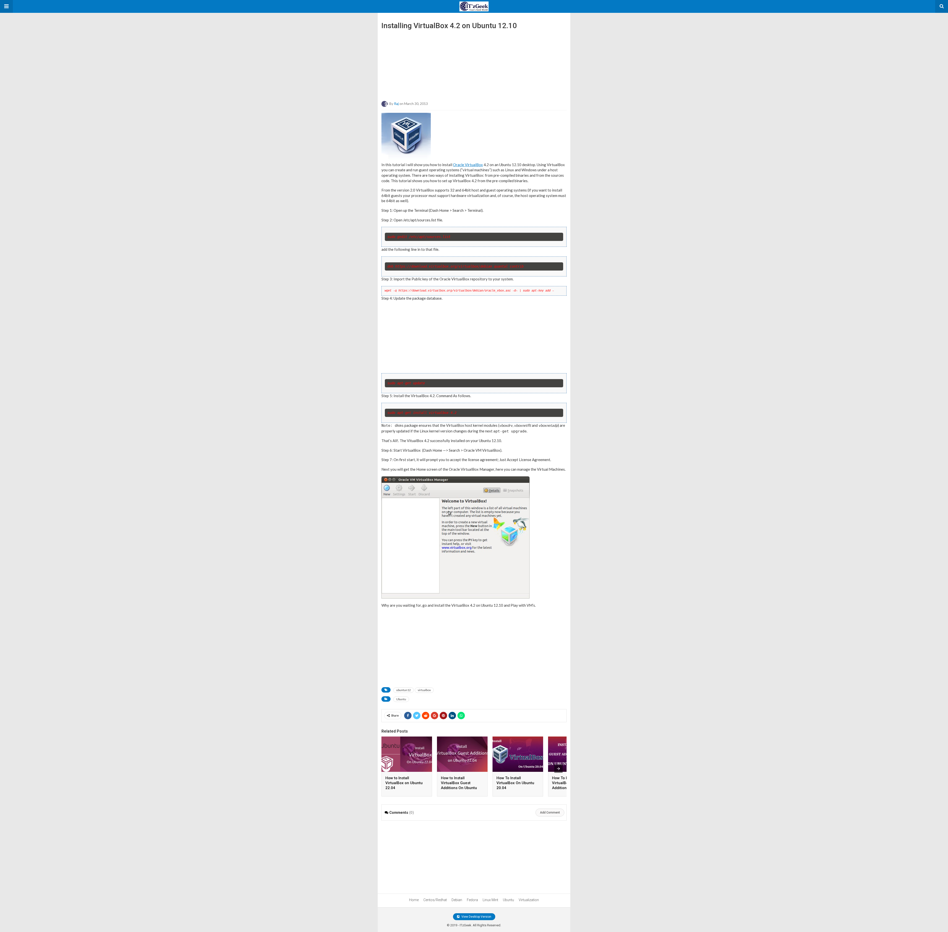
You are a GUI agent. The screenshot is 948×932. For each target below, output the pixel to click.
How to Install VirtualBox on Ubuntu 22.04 (404, 783)
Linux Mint (490, 900)
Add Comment (550, 812)
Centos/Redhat (435, 900)
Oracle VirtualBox (468, 164)
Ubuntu (401, 699)
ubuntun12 (403, 690)
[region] (474, 63)
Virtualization (529, 900)
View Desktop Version (476, 916)
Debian (457, 900)
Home (414, 900)
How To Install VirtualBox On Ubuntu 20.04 (515, 783)
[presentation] (558, 768)
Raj (396, 103)
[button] (6, 6)
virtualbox (424, 690)
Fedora (472, 900)
